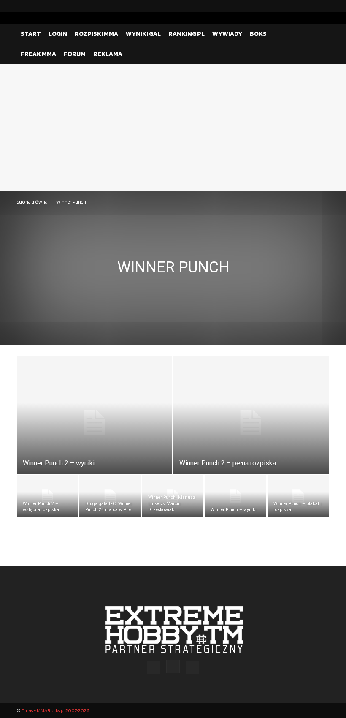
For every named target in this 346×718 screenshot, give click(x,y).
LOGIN (58, 34)
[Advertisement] (173, 127)
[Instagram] (309, 6)
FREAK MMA (38, 54)
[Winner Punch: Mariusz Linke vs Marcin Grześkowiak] (172, 496)
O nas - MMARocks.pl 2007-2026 (55, 710)
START (31, 34)
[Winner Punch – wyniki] (235, 496)
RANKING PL (186, 34)
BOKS (258, 34)
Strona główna (32, 202)
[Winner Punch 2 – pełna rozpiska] (251, 423)
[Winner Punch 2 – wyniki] (94, 423)
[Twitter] (322, 6)
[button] (319, 33)
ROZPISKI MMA (96, 34)
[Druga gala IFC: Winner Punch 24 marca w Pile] (110, 496)
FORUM (75, 54)
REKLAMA (107, 54)
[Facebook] (295, 6)
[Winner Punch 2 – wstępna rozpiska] (47, 496)
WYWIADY (227, 34)
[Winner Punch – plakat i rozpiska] (298, 496)
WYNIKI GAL (143, 34)
